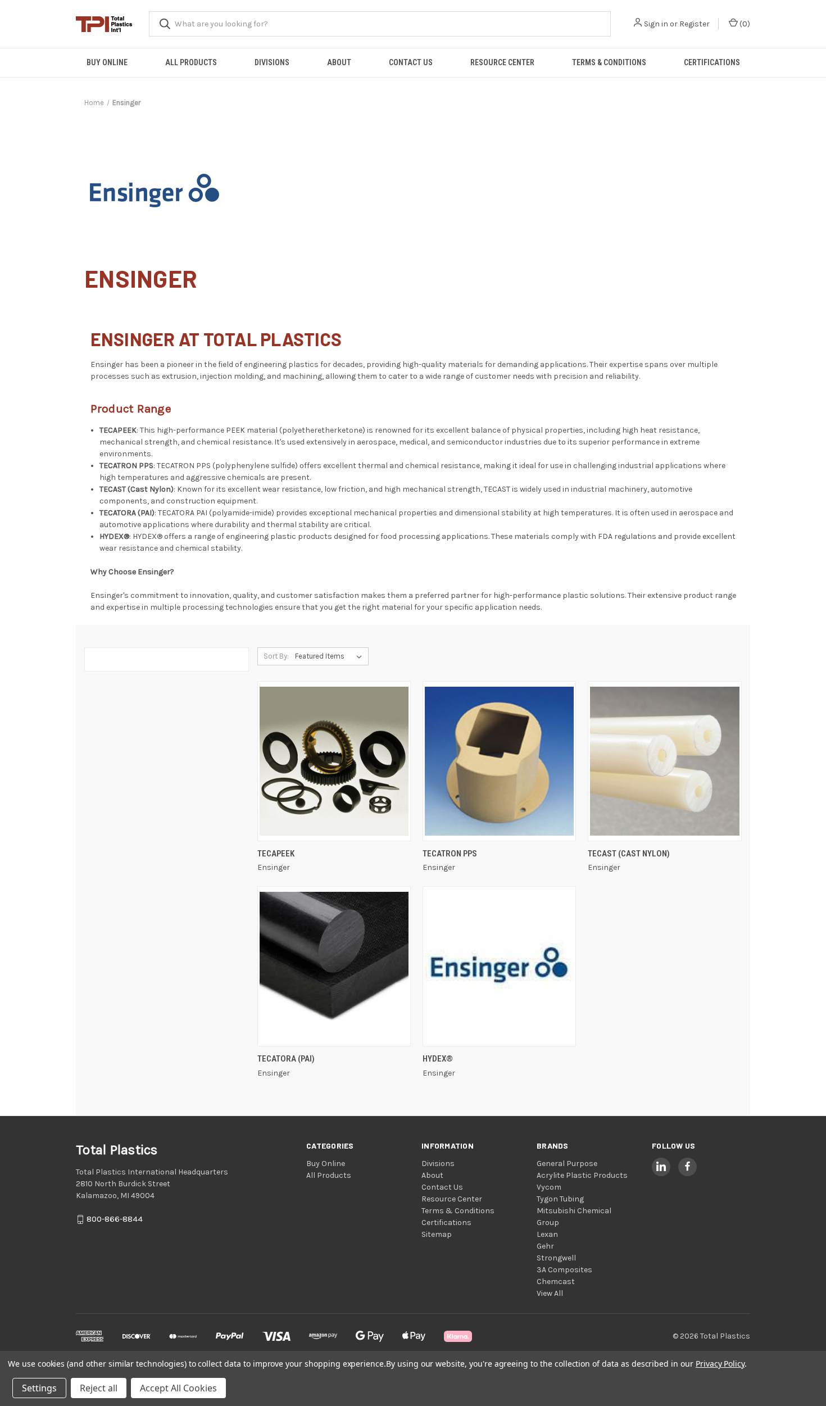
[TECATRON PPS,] (499, 761)
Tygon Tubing (560, 1199)
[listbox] (330, 656)
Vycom (549, 1187)
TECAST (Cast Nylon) (629, 854)
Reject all (98, 1388)
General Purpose (567, 1163)
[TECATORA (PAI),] (334, 966)
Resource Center (502, 62)
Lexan (547, 1234)
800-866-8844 (115, 1219)
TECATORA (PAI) (286, 1059)
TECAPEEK (275, 854)
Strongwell (556, 1258)
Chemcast (556, 1281)
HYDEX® (438, 1059)
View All (550, 1293)
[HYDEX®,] (499, 966)
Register (694, 24)
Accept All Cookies (178, 1388)
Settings (39, 1388)
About (339, 62)
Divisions (272, 62)
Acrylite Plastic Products (582, 1175)
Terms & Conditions (609, 62)
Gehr (545, 1246)
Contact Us (411, 62)
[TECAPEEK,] (334, 761)
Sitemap (436, 1234)
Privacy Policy (720, 1363)
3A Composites (564, 1270)
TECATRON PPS (450, 854)
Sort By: (276, 656)
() (744, 24)
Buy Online (107, 62)
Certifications (712, 62)
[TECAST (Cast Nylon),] (664, 761)
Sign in (656, 24)
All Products (191, 62)
